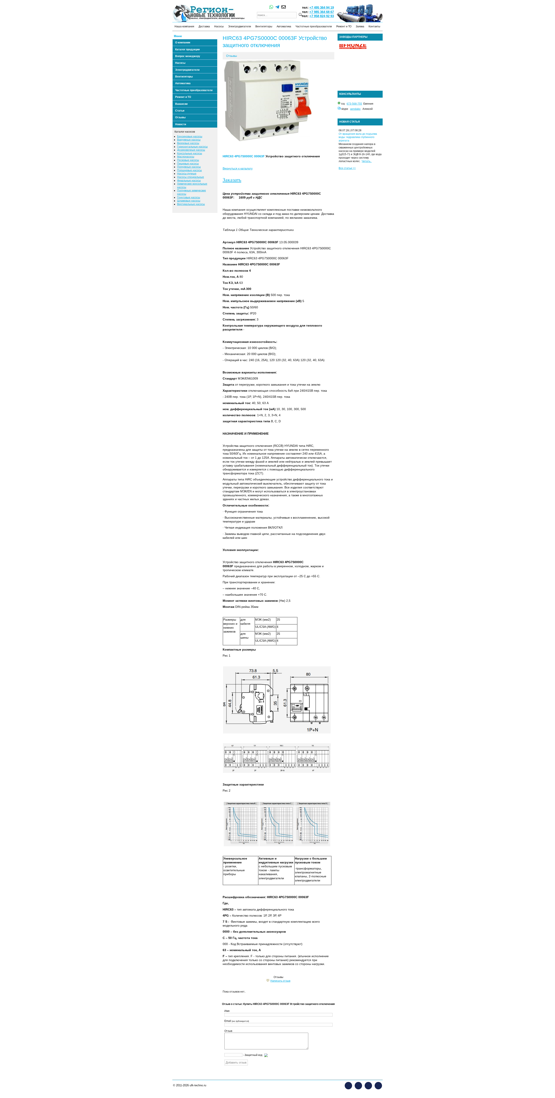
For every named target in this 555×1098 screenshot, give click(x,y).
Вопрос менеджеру (187, 56)
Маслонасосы (185, 156)
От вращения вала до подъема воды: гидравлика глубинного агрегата (358, 137)
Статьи (179, 110)
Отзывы (180, 117)
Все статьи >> (347, 168)
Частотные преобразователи (313, 26)
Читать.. (367, 161)
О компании (182, 42)
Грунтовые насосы (188, 197)
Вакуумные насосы (189, 139)
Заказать (232, 180)
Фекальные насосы (189, 180)
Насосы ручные (186, 173)
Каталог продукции (187, 49)
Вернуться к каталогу (238, 168)
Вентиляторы (263, 26)
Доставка (204, 26)
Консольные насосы (189, 153)
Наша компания (184, 26)
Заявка (360, 26)
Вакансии (181, 103)
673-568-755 (354, 103)
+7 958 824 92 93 (321, 16)
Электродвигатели (239, 26)
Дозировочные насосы (191, 149)
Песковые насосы (188, 160)
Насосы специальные (190, 177)
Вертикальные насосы (191, 204)
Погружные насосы (189, 166)
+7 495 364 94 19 (321, 7)
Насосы (219, 26)
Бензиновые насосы (189, 136)
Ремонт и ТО (343, 26)
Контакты (374, 26)
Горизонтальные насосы (192, 146)
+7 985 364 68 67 (321, 12)
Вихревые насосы (188, 143)
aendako (355, 108)
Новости (180, 124)
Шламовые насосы (188, 200)
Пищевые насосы (188, 163)
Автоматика (284, 26)
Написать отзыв (280, 980)
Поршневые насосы (189, 170)
